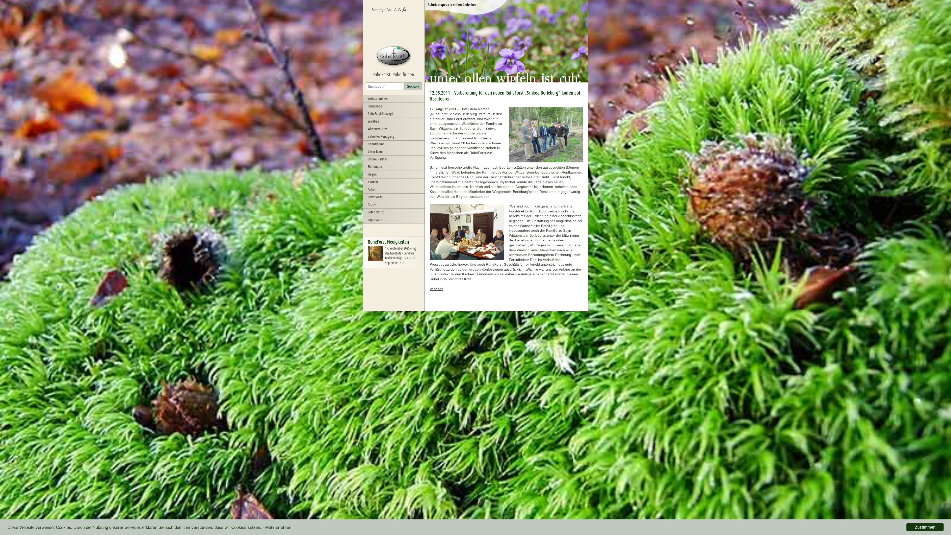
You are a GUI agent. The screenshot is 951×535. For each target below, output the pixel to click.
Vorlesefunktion (378, 98)
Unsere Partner (377, 159)
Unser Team (375, 151)
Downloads (375, 197)
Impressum (375, 220)
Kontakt (373, 182)
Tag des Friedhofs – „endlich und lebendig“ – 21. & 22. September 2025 (400, 255)
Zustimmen (925, 527)
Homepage (375, 106)
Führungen (375, 166)
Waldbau (373, 121)
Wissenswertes (377, 129)
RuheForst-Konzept (380, 113)
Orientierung (376, 144)
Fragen (372, 174)
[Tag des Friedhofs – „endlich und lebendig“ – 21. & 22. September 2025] (375, 259)
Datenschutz (376, 212)
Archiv (372, 204)
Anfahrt (372, 189)
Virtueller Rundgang (381, 136)
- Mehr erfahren (277, 527)
